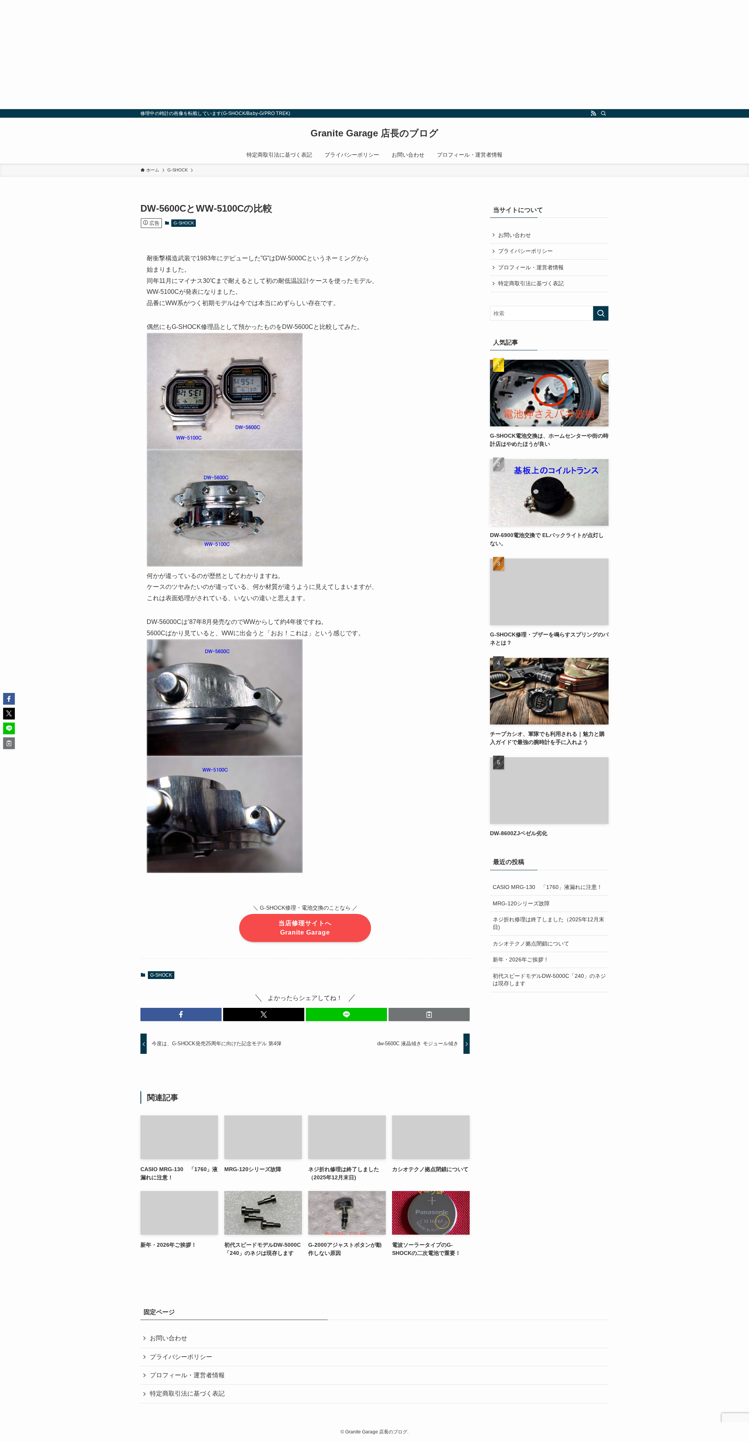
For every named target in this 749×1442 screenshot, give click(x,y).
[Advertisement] (234, 54)
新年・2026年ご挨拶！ (521, 959)
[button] (181, 1014)
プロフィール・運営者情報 (531, 267)
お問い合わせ (514, 235)
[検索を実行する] (601, 313)
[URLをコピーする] (429, 1014)
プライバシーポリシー (525, 251)
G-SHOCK (184, 223)
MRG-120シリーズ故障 (521, 903)
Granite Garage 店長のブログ (374, 133)
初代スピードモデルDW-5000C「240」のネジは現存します (549, 980)
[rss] (593, 113)
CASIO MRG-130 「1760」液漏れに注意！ (547, 887)
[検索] (603, 113)
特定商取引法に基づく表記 (531, 283)
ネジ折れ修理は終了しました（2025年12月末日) (548, 923)
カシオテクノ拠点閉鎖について (531, 943)
